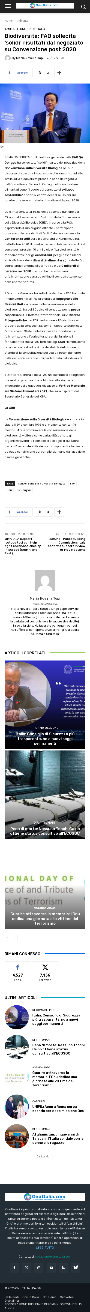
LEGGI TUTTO (45, 1247)
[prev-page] (7, 938)
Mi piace (18, 965)
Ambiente (22, 21)
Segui (45, 965)
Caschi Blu (40, 1101)
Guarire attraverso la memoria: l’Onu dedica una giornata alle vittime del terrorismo (45, 919)
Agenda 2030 (44, 907)
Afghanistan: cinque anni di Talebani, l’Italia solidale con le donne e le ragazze (58, 1138)
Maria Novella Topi (30, 58)
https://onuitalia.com (45, 604)
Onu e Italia (36, 28)
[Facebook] (14, 1267)
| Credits (35, 1288)
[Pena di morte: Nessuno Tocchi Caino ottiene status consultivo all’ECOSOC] (45, 794)
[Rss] (63, 1267)
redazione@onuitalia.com (53, 1256)
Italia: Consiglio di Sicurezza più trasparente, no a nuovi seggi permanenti (45, 739)
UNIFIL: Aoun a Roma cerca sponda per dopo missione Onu (58, 1109)
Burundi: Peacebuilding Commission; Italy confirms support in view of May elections (66, 544)
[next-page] (15, 938)
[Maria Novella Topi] (8, 58)
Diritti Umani (44, 822)
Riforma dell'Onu (44, 727)
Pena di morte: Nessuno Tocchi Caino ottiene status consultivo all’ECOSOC (45, 831)
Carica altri (43, 1156)
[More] (59, 72)
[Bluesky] (75, 1267)
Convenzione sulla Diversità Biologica (42, 483)
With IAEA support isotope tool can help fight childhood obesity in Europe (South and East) (23, 546)
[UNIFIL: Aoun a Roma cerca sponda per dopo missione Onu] (17, 1106)
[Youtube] (51, 1267)
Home (9, 21)
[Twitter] (26, 1267)
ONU (23, 28)
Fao (72, 483)
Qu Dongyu (23, 490)
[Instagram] (38, 1267)
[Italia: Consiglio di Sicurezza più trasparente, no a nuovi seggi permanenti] (45, 704)
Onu (9, 490)
